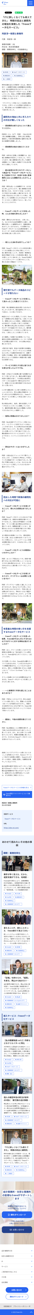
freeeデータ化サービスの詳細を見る (16, 787)
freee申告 (9, 897)
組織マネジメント (22, 1004)
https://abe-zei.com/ (11, 828)
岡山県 (18, 997)
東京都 (18, 947)
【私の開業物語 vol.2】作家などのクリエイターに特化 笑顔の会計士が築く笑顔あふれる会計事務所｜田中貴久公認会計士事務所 (17, 1042)
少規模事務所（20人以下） (13, 1070)
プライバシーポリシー (21, 1306)
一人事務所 (7, 79)
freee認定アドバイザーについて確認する (18, 794)
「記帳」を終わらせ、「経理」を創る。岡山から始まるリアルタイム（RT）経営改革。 (17, 979)
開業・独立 (9, 1073)
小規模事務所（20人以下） (13, 904)
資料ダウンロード (18, 1214)
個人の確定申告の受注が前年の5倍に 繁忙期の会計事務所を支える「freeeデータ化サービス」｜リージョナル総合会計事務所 (17, 1099)
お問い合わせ (18, 1229)
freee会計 (9, 893)
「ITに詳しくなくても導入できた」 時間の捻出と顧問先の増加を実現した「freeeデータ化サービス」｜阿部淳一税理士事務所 (17, 1148)
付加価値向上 (19, 75)
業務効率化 (7, 75)
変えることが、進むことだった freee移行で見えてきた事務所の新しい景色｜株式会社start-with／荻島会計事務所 (17, 929)
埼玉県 (8, 1116)
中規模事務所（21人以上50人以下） (16, 1000)
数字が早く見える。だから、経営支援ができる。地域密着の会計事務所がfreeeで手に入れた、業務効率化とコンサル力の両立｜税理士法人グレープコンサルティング (17, 876)
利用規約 (7, 1306)
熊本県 (6, 72)
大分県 (18, 893)
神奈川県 (19, 1059)
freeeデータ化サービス (19, 72)
